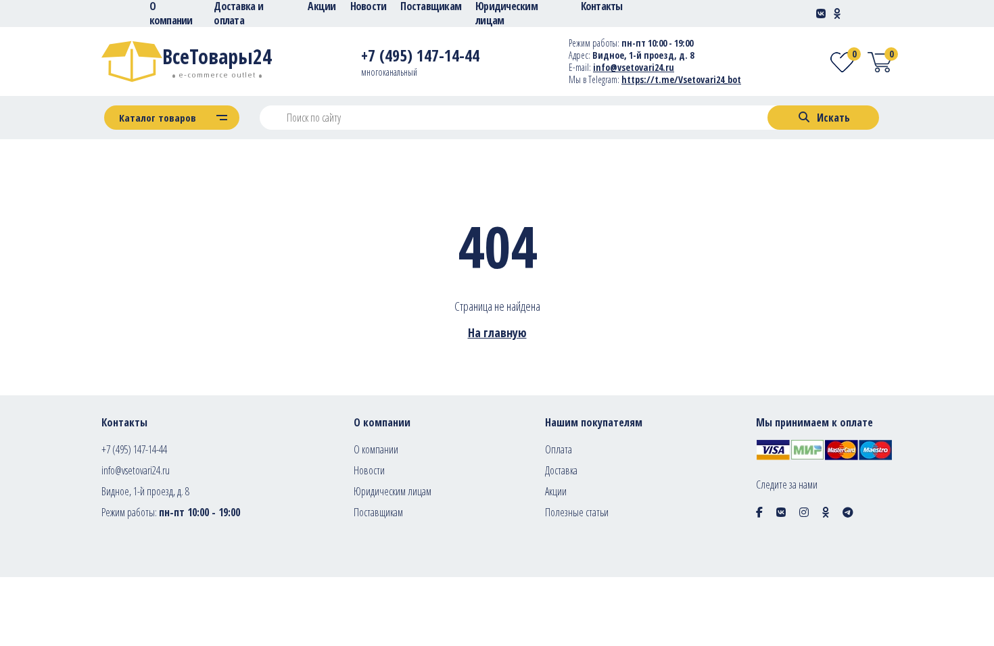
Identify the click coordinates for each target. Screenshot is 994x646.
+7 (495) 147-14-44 (134, 449)
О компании (376, 449)
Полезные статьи (577, 512)
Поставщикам (378, 512)
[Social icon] (759, 512)
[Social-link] (821, 13)
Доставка (561, 470)
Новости (369, 470)
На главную (497, 332)
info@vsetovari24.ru (633, 67)
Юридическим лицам (392, 491)
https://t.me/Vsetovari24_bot (681, 79)
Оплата (558, 449)
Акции (556, 491)
